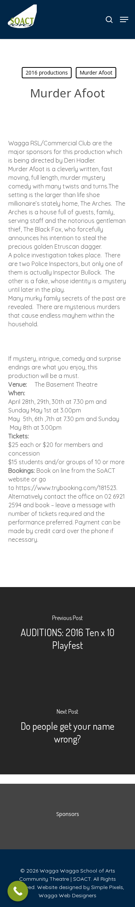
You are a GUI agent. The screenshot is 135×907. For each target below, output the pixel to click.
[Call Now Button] (18, 891)
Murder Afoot (96, 72)
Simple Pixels (107, 887)
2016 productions (47, 72)
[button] (124, 19)
